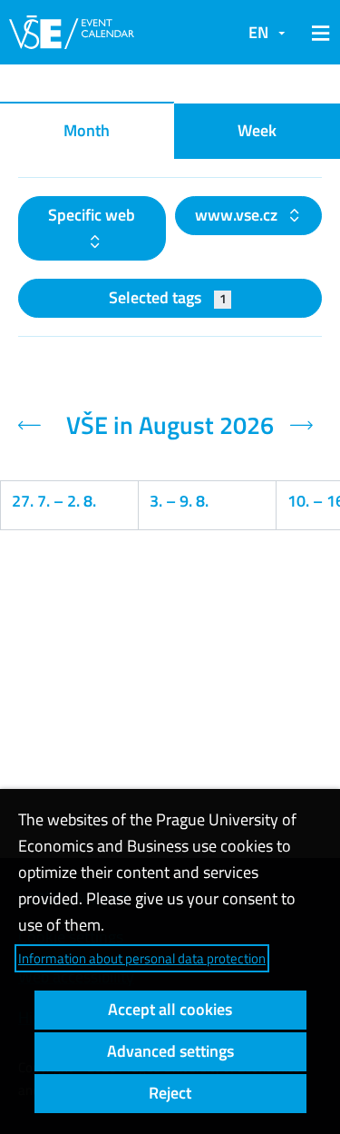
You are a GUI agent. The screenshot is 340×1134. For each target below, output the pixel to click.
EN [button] (258, 32)
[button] (317, 32)
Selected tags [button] (167, 297)
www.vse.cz (238, 214)
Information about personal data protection (142, 958)
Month (86, 130)
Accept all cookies (170, 1009)
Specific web (91, 214)
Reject (170, 1092)
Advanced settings (170, 1051)
